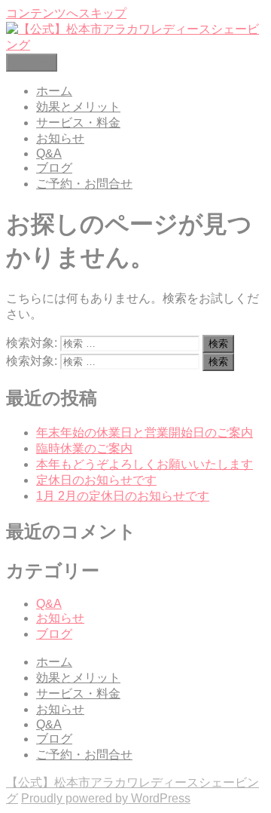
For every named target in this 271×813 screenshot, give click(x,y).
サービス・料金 (78, 122)
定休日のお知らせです (96, 480)
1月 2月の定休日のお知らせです (122, 495)
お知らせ (60, 138)
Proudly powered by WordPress (105, 798)
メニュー (31, 62)
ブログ (54, 167)
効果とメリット (78, 106)
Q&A (49, 153)
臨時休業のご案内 (84, 448)
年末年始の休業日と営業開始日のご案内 (144, 432)
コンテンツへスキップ (66, 13)
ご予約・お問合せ (84, 183)
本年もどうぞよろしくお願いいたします (144, 464)
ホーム (54, 90)
